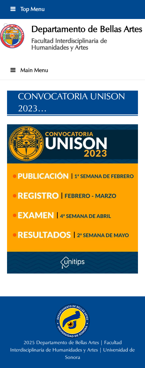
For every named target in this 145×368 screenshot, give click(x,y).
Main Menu (33, 70)
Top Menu (32, 9)
